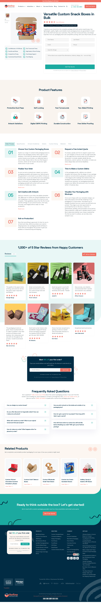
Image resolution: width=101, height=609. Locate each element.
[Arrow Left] (33, 40)
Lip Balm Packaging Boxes (42, 543)
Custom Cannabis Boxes (57, 534)
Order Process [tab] (10, 144)
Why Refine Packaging (72, 538)
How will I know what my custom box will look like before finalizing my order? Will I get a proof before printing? (69, 424)
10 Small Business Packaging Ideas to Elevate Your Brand (89, 542)
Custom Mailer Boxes (41, 545)
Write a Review (90, 254)
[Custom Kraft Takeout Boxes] (31, 472)
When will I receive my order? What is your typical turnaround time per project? (21, 421)
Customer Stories (71, 543)
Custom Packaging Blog (73, 549)
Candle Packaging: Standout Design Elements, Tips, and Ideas (89, 563)
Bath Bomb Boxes (40, 534)
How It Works (70, 540)
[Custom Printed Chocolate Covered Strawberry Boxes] (13, 473)
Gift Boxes (54, 545)
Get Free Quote (71, 551)
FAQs (68, 547)
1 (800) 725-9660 (40, 398)
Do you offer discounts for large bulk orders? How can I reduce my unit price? (23, 413)
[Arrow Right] (38, 40)
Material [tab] (63, 144)
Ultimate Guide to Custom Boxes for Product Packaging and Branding (89, 536)
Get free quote (90, 6)
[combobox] (57, 50)
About (38, 6)
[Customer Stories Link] (60, 583)
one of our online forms (70, 396)
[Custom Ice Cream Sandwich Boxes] (69, 472)
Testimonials (70, 545)
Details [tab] (44, 144)
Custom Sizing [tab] (53, 144)
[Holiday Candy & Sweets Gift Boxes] (87, 472)
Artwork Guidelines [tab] (33, 144)
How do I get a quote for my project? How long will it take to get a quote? (69, 415)
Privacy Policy (83, 70)
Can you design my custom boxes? (17, 405)
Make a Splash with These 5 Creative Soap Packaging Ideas (89, 551)
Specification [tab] (21, 144)
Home (46, 25)
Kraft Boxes (54, 540)
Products (21, 6)
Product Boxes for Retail (42, 547)
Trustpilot (6, 588)
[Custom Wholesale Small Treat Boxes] (50, 472)
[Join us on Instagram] (74, 558)
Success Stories (48, 6)
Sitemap (36, 596)
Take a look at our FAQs (38, 394)
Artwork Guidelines (72, 536)
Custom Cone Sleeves (41, 536)
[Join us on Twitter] (71, 558)
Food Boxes (58, 25)
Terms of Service (74, 70)
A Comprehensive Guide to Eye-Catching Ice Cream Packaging (89, 557)
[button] (11, 1)
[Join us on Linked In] (77, 558)
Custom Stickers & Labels (57, 549)
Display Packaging (55, 538)
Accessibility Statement (61, 596)
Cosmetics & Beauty (56, 536)
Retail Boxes (54, 547)
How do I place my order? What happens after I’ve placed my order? (21, 430)
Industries (30, 6)
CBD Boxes (38, 538)
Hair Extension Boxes (41, 540)
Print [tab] (69, 144)
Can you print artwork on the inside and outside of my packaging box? (69, 406)
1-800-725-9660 (76, 6)
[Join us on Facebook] (68, 558)
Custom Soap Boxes (41, 549)
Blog (55, 6)
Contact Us (61, 6)
